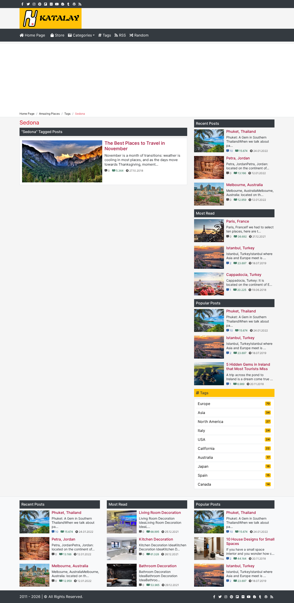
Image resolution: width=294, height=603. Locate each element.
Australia (234, 457)
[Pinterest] (39, 3)
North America (234, 421)
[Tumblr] (68, 3)
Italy (234, 430)
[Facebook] (22, 3)
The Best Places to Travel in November (135, 145)
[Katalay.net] (51, 18)
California (234, 448)
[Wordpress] (74, 3)
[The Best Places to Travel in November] (62, 161)
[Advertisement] (147, 76)
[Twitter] (28, 3)
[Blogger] (62, 3)
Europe (234, 403)
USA (234, 439)
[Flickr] (51, 3)
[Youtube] (57, 3)
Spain (234, 475)
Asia (234, 412)
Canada (234, 484)
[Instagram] (34, 3)
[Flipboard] (45, 3)
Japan (234, 466)
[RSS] (80, 3)
